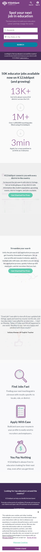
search (26, 44)
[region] (20, 530)
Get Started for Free (20, 195)
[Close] (38, 512)
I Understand (20, 548)
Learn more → (24, 58)
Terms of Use (31, 537)
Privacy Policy (8, 537)
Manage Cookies (20, 542)
